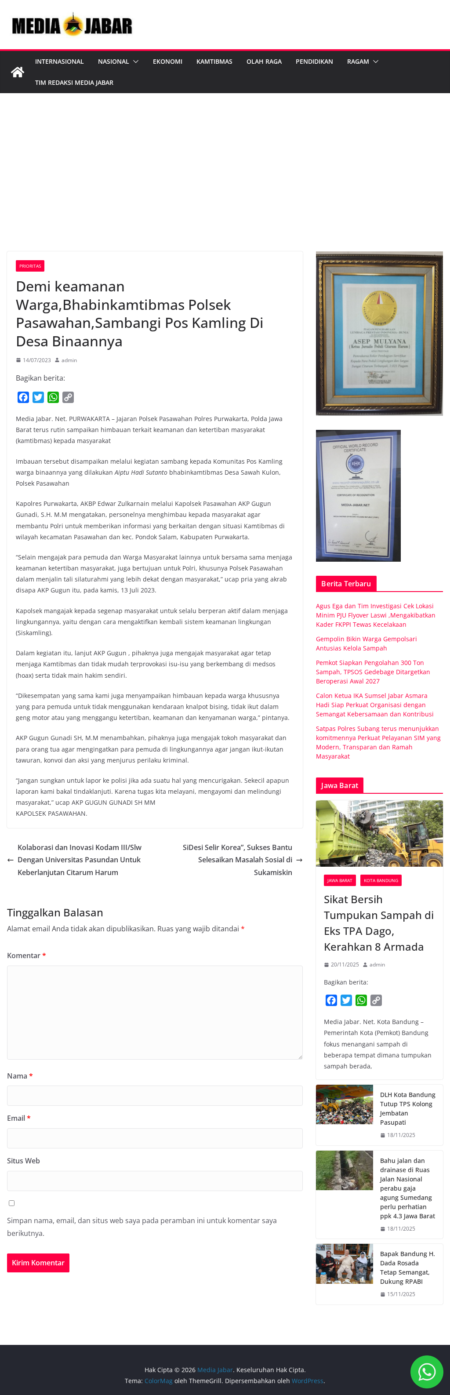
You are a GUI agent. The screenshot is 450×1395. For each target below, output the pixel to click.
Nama (20, 1076)
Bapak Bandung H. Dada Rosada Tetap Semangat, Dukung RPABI (407, 1268)
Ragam (358, 61)
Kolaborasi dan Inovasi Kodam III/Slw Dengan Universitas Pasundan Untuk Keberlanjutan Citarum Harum (80, 860)
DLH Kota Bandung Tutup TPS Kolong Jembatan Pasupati (407, 1108)
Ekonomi (167, 61)
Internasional (59, 61)
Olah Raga (264, 61)
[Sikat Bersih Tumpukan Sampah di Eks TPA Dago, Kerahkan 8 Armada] (379, 833)
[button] (134, 61)
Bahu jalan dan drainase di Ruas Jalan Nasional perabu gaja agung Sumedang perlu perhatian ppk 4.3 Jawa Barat (407, 1188)
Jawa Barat (339, 880)
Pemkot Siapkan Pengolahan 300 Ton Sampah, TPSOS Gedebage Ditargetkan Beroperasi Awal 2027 (373, 671)
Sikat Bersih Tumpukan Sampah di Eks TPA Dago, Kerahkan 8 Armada (379, 923)
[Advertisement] (225, 185)
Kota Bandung (381, 880)
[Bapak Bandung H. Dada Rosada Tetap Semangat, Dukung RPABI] (344, 1274)
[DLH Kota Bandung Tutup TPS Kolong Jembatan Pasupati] (344, 1115)
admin (69, 360)
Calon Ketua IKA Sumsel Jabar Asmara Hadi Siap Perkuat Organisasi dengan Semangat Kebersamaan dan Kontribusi (375, 704)
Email (19, 1118)
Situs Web (23, 1161)
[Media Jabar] (17, 72)
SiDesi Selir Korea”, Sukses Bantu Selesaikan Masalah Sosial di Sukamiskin (237, 860)
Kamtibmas (214, 61)
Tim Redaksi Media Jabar (74, 82)
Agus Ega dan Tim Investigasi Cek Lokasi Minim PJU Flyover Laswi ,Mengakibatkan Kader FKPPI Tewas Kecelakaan (375, 615)
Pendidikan (314, 61)
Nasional (113, 61)
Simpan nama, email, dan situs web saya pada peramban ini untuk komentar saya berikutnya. (142, 1227)
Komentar (26, 955)
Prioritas (30, 266)
